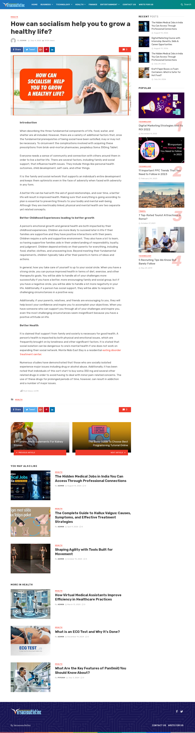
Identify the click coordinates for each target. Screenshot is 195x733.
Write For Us (146, 4)
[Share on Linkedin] (52, 49)
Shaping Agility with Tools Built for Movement (84, 552)
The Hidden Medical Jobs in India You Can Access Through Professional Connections (90, 478)
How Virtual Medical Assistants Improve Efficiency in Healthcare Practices (88, 597)
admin (23, 40)
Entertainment (108, 4)
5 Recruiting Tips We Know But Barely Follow (157, 261)
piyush (61, 678)
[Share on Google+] (40, 49)
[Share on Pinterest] (46, 49)
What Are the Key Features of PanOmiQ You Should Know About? (90, 670)
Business (46, 4)
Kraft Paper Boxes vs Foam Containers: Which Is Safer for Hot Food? (166, 72)
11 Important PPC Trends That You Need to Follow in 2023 (160, 172)
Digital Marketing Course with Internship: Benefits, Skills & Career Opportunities (166, 41)
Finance (93, 4)
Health (79, 4)
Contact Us (129, 4)
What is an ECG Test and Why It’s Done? (87, 632)
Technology (63, 4)
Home (34, 4)
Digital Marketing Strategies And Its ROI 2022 (161, 127)
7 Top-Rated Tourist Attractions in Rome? (160, 217)
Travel (142, 211)
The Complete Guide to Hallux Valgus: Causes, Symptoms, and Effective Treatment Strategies (93, 517)
